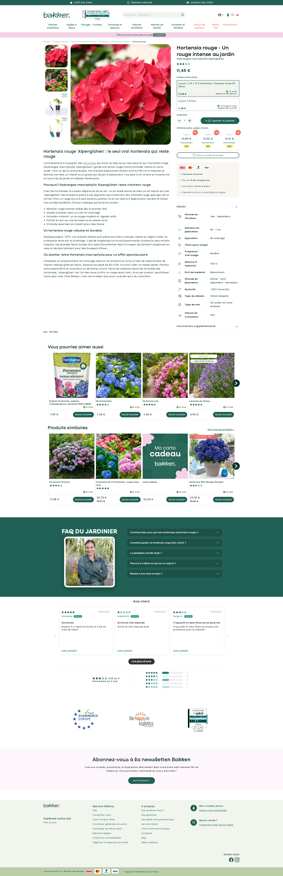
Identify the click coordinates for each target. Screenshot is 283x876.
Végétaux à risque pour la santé (110, 842)
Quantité (182, 114)
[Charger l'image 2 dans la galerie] (56, 56)
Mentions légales (102, 833)
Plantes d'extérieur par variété (83, 41)
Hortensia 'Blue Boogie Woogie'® (206, 481)
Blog (144, 837)
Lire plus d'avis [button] (141, 661)
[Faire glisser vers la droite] (236, 383)
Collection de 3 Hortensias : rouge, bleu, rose (117, 483)
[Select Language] (221, 16)
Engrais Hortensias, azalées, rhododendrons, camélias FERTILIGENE (70, 402)
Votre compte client (104, 819)
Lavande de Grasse (199, 401)
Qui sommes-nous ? (153, 810)
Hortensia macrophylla (120, 41)
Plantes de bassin (157, 26)
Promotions (230, 24)
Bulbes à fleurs (72, 26)
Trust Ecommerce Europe (156, 828)
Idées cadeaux (150, 842)
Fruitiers (97, 24)
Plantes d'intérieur (137, 26)
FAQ (95, 810)
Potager (86, 24)
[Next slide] (227, 635)
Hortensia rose (151, 401)
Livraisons (147, 833)
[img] (68, 612)
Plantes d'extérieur (53, 26)
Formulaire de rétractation (107, 828)
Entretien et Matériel (178, 26)
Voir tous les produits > (221, 429)
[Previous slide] (55, 635)
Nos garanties (149, 814)
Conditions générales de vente (110, 824)
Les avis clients (150, 824)
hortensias (89, 163)
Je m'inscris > (141, 780)
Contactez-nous (102, 814)
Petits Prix (215, 26)
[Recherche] (182, 14)
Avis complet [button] (69, 650)
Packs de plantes (199, 26)
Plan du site (50, 822)
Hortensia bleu (104, 401)
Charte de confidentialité (107, 837)
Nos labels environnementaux (158, 819)
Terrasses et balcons (115, 26)
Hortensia (103, 41)
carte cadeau (150, 481)
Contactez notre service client (216, 824)
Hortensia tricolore (59, 481)
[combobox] (154, 15)
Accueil (47, 41)
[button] (117, 15)
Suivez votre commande (213, 810)
